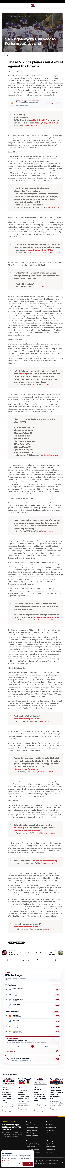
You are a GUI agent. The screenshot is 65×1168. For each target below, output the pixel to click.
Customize (7, 1163)
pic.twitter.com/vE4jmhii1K (26, 769)
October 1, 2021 (47, 531)
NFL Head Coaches (51, 1133)
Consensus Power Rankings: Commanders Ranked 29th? (23, 1094)
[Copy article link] (11, 55)
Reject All (17, 1163)
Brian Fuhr (23, 1108)
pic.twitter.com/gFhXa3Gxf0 (27, 719)
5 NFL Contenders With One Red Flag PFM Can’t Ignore (40, 1096)
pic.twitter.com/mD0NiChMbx (46, 617)
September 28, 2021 (52, 253)
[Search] (60, 5)
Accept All (28, 1163)
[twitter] (62, 1)
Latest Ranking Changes (32, 1127)
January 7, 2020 (44, 721)
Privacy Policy (5, 1160)
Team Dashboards (50, 1124)
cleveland (11, 942)
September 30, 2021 (49, 385)
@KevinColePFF (39, 120)
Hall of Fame (49, 1152)
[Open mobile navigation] (62, 5)
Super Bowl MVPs (50, 1146)
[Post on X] (19, 55)
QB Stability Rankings (31, 1130)
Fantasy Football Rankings (32, 1144)
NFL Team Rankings (31, 1124)
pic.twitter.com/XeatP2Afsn (40, 250)
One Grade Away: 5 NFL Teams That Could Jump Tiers (6, 1096)
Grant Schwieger (12, 48)
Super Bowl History (51, 1144)
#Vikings (24, 374)
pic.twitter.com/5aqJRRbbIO (27, 927)
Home (6, 16)
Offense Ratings (30, 1133)
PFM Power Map (50, 1130)
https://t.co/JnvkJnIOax (47, 123)
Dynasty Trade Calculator (32, 1149)
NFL (11, 16)
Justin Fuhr (7, 1110)
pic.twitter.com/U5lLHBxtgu (45, 861)
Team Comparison (51, 1127)
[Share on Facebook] (15, 55)
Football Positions (50, 1149)
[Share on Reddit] (7, 55)
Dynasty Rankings (30, 1146)
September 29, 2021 (32, 125)
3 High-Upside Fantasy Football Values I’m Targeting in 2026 (56, 1094)
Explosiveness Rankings (32, 1135)
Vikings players (20, 942)
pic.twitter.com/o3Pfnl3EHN (27, 830)
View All (56, 985)
